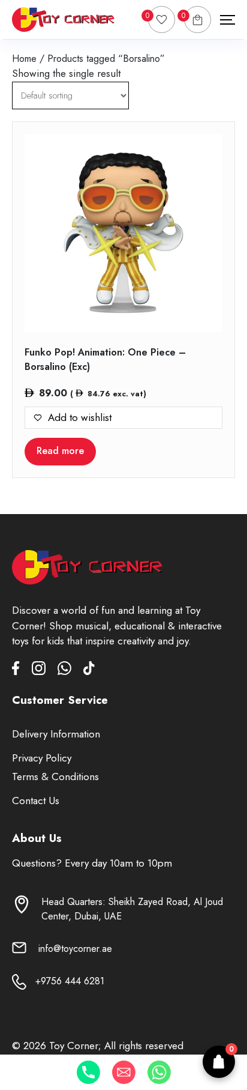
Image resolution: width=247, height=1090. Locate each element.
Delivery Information (56, 734)
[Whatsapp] (159, 1072)
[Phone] (88, 1072)
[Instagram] (45, 670)
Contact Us (35, 800)
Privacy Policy (41, 758)
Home (24, 58)
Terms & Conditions (55, 776)
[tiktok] (89, 670)
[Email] (123, 1072)
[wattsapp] (70, 670)
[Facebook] (22, 670)
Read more (60, 451)
